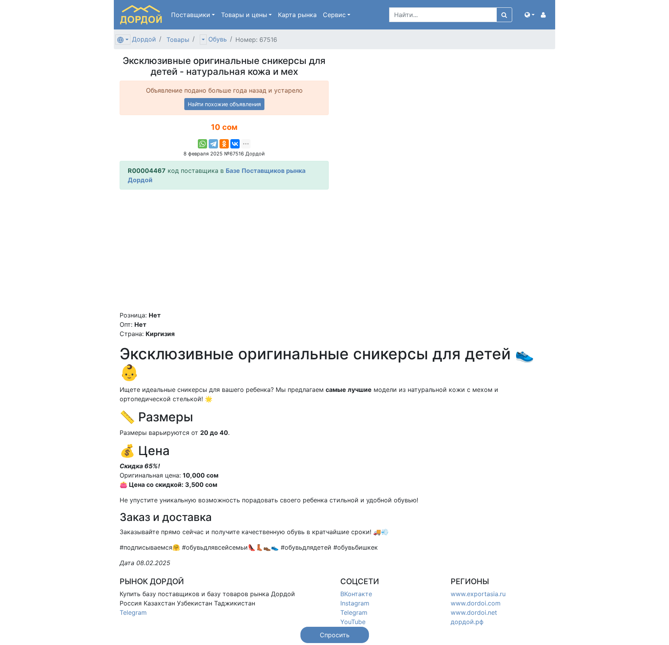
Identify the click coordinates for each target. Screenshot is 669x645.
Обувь (217, 39)
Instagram (354, 603)
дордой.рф (467, 622)
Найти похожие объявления (224, 104)
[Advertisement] (224, 250)
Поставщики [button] (190, 15)
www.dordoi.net (474, 612)
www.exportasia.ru (478, 594)
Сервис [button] (334, 15)
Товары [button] (244, 15)
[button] (529, 14)
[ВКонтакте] (235, 143)
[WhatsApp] (202, 143)
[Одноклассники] (224, 143)
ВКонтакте (356, 594)
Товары (177, 39)
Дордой (144, 39)
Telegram (133, 612)
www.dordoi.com (476, 603)
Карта (297, 15)
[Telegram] (213, 143)
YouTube (352, 622)
